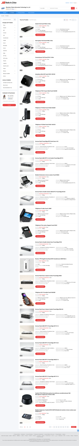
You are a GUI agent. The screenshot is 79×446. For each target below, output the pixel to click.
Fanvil (4, 43)
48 (30, 427)
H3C (4, 35)
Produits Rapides (58, 434)
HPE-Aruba (5, 58)
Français (26, 435)
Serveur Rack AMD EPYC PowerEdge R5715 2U (47, 342)
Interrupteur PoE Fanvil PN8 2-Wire (44, 40)
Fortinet (4, 32)
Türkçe (72, 435)
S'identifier (67, 2)
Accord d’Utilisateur (29, 434)
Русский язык (48, 435)
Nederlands (60, 435)
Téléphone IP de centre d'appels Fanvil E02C (46, 225)
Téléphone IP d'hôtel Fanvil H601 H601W (45, 124)
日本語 (22, 435)
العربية (56, 435)
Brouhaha (5, 45)
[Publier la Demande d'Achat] (76, 8)
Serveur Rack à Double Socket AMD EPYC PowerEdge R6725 (50, 191)
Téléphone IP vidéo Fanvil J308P (43, 208)
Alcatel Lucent (6, 65)
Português (39, 435)
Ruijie (4, 53)
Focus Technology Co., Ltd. (38, 439)
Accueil (4, 12)
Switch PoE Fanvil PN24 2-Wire (43, 23)
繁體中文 (18, 435)
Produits (12, 12)
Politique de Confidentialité (38, 434)
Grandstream (5, 37)
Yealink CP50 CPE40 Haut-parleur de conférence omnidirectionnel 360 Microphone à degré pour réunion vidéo (52, 393)
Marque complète (6, 73)
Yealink (4, 40)
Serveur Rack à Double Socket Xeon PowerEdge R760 (48, 242)
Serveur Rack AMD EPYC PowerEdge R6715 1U (47, 376)
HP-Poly (4, 55)
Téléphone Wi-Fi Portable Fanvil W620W (45, 292)
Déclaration (23, 434)
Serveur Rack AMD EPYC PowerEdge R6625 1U (47, 359)
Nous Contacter (31, 12)
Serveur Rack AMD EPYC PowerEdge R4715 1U (47, 326)
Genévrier (5, 50)
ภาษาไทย (67, 435)
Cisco (4, 25)
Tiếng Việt (76, 435)
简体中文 (14, 435)
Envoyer (9, 105)
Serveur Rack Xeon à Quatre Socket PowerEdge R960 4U (49, 309)
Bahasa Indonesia (40, 436)
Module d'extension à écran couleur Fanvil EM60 (47, 175)
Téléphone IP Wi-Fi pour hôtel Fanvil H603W (46, 91)
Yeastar (4, 60)
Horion (4, 48)
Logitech (4, 63)
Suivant (73, 427)
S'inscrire (71, 2)
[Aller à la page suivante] (75, 20)
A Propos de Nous (21, 12)
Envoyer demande (40, 34)
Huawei (4, 27)
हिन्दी (64, 435)
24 (24, 427)
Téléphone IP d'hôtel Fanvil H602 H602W (45, 107)
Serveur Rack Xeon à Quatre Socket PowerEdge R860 (48, 275)
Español (30, 435)
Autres (4, 76)
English (10, 435)
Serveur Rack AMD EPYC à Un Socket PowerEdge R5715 (49, 158)
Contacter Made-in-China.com (49, 434)
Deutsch (34, 435)
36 (27, 427)
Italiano (43, 435)
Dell (4, 30)
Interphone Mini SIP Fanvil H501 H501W (45, 74)
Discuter (11, 98)
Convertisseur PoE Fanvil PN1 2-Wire (44, 57)
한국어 (53, 435)
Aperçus (64, 434)
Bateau (4, 71)
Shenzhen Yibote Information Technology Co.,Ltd (18, 7)
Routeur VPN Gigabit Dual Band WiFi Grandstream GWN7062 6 (50, 258)
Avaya (4, 68)
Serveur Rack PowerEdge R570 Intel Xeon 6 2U (46, 141)
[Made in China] (9, 2)
